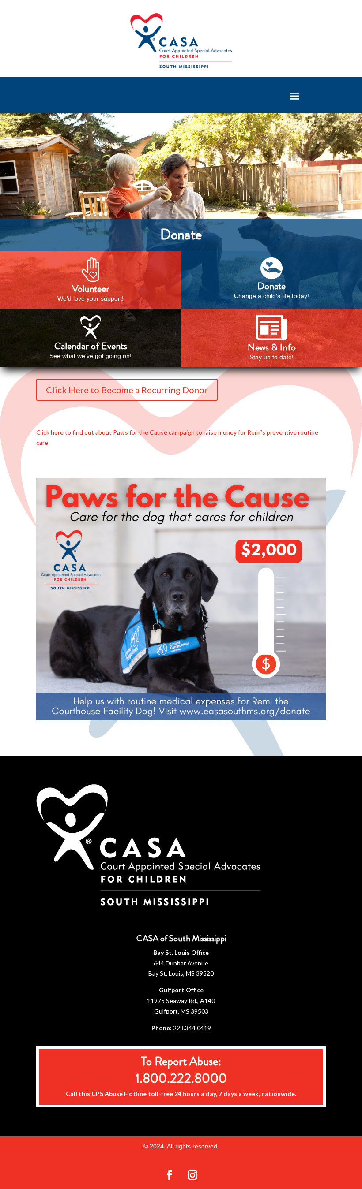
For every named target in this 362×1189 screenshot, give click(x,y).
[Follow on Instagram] (192, 1175)
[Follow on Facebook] (169, 1175)
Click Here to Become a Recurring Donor (127, 389)
